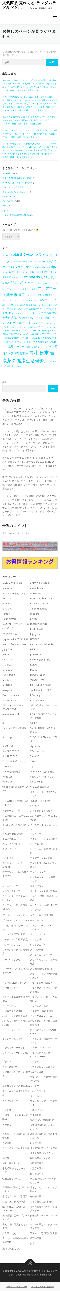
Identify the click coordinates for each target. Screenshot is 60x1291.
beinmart (7, 603)
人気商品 (6, 173)
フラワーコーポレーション (15, 1052)
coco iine (34, 613)
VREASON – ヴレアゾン (42, 776)
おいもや (34, 805)
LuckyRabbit (8, 674)
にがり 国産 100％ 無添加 (27, 289)
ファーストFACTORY (40, 1047)
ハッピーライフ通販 (12, 1010)
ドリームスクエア (39, 1005)
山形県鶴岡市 (37, 1168)
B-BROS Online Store (41, 598)
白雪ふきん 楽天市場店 (13, 1201)
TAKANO (34, 756)
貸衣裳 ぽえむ (9, 1233)
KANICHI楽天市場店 (40, 659)
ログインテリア (10, 1101)
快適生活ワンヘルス (12, 1178)
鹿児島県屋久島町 (11, 1248)
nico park (7, 690)
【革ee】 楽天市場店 (40, 800)
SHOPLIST (7, 746)
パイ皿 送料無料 (22, 318)
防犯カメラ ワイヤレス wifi (15, 342)
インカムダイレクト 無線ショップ (30, 305)
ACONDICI (7, 588)
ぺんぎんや (35, 833)
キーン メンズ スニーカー (22, 313)
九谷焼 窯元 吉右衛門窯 (42, 1120)
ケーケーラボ (37, 920)
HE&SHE (34, 639)
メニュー (55, 17)
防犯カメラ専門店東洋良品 (37, 342)
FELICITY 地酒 (9, 634)
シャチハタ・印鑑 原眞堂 (15, 939)
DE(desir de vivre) (39, 623)
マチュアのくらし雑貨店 (42, 1066)
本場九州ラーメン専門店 (14, 1196)
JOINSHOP (35, 654)
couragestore (9, 618)
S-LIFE (33, 723)
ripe (4, 205)
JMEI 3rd (6, 654)
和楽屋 (5, 1158)
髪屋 (32, 1243)
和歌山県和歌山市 (11, 1163)
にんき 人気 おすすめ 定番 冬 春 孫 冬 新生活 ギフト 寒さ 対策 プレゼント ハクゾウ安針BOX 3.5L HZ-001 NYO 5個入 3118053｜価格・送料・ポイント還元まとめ (29, 120)
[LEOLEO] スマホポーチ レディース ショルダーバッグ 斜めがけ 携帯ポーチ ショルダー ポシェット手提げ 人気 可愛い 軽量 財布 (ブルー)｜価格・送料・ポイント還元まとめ (29, 133)
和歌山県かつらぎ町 (40, 1158)
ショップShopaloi (39, 939)
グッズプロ (35, 910)
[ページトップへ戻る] (30, 1263)
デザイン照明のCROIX (41, 982)
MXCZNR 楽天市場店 (40, 684)
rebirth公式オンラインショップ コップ (26, 262)
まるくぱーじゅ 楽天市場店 (44, 838)
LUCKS (33, 669)
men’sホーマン (37, 679)
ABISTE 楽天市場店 (40, 583)
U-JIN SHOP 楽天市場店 (42, 771)
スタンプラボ (37, 949)
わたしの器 (8, 857)
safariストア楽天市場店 (14, 728)
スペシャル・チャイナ (41, 954)
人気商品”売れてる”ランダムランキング (29, 4)
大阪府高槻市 (37, 1163)
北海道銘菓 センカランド (42, 1153)
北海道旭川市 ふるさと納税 (44, 1148)
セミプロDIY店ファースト (15, 982)
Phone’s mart (9, 700)
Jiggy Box (7, 649)
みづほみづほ (37, 844)
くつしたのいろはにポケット (14, 192)
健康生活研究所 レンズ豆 (16, 337)
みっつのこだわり (11, 844)
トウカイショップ (11, 987)
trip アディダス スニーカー (18, 272)
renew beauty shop (41, 267)
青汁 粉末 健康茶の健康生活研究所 (17, 178)
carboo (6, 613)
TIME (33, 761)
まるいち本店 (9, 838)
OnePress (21, 1274)
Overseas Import (11, 695)
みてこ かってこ (10, 849)
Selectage (7, 737)
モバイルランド (9, 201)
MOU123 (7, 684)
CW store (35, 618)
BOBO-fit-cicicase (39, 603)
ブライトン (8, 1061)
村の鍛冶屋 (34, 337)
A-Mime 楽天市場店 (12, 583)
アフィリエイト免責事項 (42, 1286)
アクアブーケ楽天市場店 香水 (39, 295)
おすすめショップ (11, 810)
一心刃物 (6, 1109)
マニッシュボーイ (39, 1071)
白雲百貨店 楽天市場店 (41, 1201)
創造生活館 (35, 1142)
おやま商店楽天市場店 (41, 810)
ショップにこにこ (11, 944)
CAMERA (7, 608)
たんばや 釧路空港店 (12, 833)
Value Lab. (7, 776)
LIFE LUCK (6, 255)
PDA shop (35, 695)
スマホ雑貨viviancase (41, 968)
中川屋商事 (35, 1114)
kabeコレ (7, 659)
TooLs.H (6, 766)
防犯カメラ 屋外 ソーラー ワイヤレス (39, 347)
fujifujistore (36, 634)
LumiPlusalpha (37, 674)
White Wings (36, 781)
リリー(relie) (36, 1095)
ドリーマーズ (9, 1005)
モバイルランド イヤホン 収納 (21, 327)
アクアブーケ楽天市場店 (13, 187)
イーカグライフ (10, 885)
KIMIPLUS (7, 664)
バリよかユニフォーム (41, 1015)
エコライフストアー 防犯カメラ (24, 308)
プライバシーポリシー (16, 1286)
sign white (35, 746)
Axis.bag (6, 598)
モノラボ (34, 1085)
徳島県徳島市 (37, 1173)
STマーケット (37, 751)
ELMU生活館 (36, 628)
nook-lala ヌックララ (41, 690)
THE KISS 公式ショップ (14, 761)
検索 (4, 382)
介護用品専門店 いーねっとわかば (20, 334)
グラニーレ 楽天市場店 (41, 915)
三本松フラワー (38, 1109)
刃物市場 (6, 1142)
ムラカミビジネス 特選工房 (16, 1085)
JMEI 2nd (34, 649)
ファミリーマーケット (13, 1047)
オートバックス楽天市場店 (43, 891)
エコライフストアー (12, 891)
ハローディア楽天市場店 (14, 1015)
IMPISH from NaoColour (15, 644)
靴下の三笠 (35, 1238)
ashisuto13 (35, 593)
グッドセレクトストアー (14, 915)
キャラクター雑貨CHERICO (44, 905)
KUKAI (33, 664)
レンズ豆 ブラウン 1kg (42, 327)
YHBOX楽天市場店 (39, 786)
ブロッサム (35, 1061)
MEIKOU (6, 679)
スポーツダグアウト (12, 959)
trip (4, 210)
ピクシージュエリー (12, 1038)
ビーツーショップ (11, 1029)
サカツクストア (38, 934)
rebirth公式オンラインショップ (16, 182)
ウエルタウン (37, 885)
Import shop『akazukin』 (43, 644)
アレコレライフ (38, 872)
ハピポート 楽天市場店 (41, 1010)
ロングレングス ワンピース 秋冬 (29, 330)
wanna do (7, 196)
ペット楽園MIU (10, 1066)
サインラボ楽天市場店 (13, 934)
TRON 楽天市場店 (39, 271)
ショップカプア (38, 944)
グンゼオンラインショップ (15, 920)
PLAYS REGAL (37, 700)
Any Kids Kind (37, 588)
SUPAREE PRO (9, 756)
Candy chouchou (38, 608)
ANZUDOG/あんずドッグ (15, 593)
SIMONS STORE (10, 751)
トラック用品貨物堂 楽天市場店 (16, 215)
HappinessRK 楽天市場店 (15, 639)
